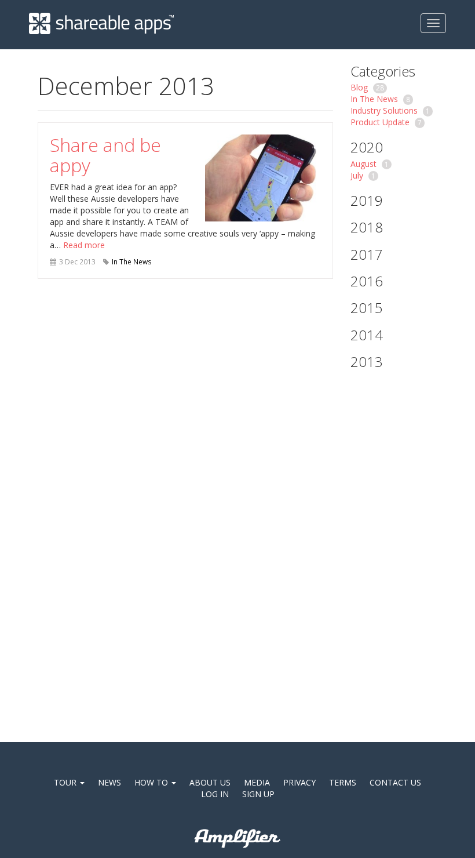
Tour (66, 782)
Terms (342, 782)
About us (210, 782)
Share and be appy (105, 154)
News (109, 782)
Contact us (395, 782)
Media (257, 782)
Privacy (299, 782)
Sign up (258, 793)
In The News (132, 261)
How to (152, 782)
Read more (84, 244)
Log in (215, 793)
